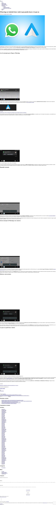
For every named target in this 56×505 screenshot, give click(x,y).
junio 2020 (3, 462)
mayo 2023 (3, 434)
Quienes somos (4, 3)
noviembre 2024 (4, 420)
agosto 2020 (3, 460)
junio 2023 (3, 433)
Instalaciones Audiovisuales (7, 8)
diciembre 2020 (4, 457)
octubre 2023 (3, 430)
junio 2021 (3, 452)
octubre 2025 (3, 411)
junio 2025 (3, 414)
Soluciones (3, 5)
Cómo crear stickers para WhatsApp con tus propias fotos (10, 401)
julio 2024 (3, 423)
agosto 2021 (3, 451)
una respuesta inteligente (52, 215)
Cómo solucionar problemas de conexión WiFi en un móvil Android (11, 402)
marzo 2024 (3, 426)
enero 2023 (3, 437)
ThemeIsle (7, 501)
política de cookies (45, 502)
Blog (2, 9)
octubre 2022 (3, 440)
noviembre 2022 (4, 439)
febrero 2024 (3, 427)
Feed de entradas (4, 472)
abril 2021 (3, 454)
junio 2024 (3, 424)
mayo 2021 (3, 453)
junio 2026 (3, 409)
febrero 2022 (3, 446)
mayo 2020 (3, 463)
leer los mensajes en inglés (30, 102)
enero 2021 (3, 456)
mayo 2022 (3, 444)
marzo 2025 (3, 417)
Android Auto (2, 46)
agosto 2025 (3, 413)
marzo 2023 (3, 436)
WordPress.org (4, 473)
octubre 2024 (3, 421)
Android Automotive (9, 378)
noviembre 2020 (4, 458)
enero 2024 (3, 428)
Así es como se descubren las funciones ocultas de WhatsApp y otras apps (10, 394)
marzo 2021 (3, 455)
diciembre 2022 (4, 438)
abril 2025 (3, 416)
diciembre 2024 (4, 419)
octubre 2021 (3, 449)
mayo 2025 (3, 415)
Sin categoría (3, 467)
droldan (11, 14)
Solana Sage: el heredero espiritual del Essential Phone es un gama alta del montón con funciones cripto (14, 395)
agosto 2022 (3, 441)
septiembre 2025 (4, 412)
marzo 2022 (3, 445)
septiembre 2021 (4, 450)
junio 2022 (3, 443)
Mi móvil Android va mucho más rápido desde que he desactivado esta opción (12, 400)
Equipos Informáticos (6, 7)
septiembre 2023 (4, 431)
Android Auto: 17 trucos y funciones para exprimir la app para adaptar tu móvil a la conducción (13, 112)
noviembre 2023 (4, 429)
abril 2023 (3, 435)
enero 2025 (3, 418)
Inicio (2, 2)
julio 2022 (3, 442)
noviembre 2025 (4, 410)
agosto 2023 (3, 432)
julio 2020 (3, 461)
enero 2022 (3, 447)
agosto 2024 (3, 422)
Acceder (3, 471)
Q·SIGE (5, 6)
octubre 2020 (3, 459)
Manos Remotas (4, 4)
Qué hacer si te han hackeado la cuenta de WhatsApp (9, 403)
